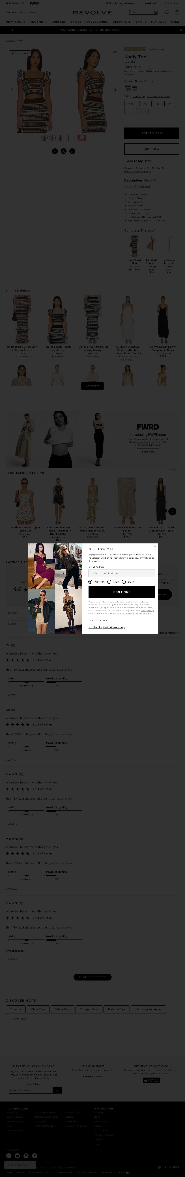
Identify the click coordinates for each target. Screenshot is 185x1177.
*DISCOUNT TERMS (98, 620)
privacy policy (147, 610)
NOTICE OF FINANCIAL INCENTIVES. (134, 613)
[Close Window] (155, 546)
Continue (122, 592)
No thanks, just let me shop (107, 627)
